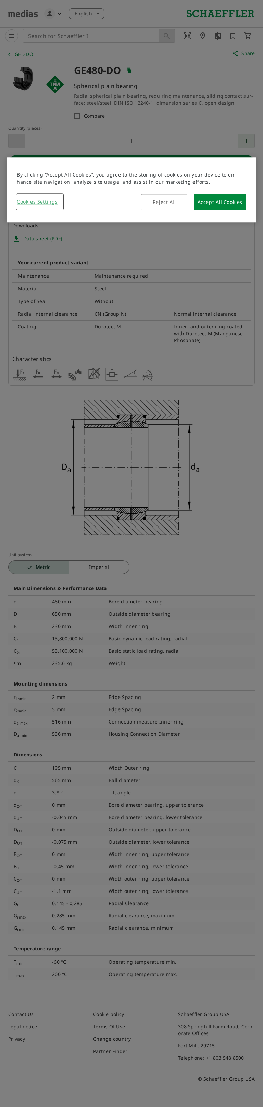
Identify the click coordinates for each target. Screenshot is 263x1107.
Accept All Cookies (220, 202)
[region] (131, 190)
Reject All (164, 202)
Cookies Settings (37, 202)
